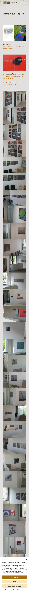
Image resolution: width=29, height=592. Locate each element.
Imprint (22, 589)
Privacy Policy (16, 589)
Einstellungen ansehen (14, 586)
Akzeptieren (14, 577)
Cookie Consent (8, 589)
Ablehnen (14, 581)
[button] (26, 559)
